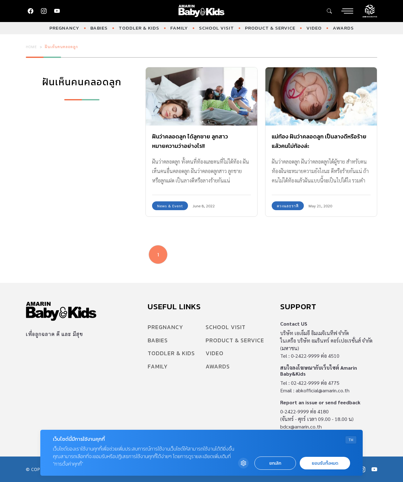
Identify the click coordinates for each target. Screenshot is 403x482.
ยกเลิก (275, 463)
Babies (99, 27)
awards (343, 27)
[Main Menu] (347, 11)
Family (179, 27)
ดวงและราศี (288, 205)
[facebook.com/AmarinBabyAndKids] (30, 11)
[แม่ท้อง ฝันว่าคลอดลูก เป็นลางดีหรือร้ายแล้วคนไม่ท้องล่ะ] (321, 96)
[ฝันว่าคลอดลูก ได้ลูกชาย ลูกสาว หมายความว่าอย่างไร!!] (201, 96)
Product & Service (270, 27)
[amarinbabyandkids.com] (202, 11)
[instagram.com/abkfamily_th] (43, 11)
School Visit (216, 27)
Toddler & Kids (139, 27)
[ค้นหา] (329, 11)
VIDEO (314, 27)
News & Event (170, 205)
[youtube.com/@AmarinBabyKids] (57, 11)
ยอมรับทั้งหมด (325, 463)
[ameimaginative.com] (369, 10)
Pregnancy (64, 27)
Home (31, 46)
